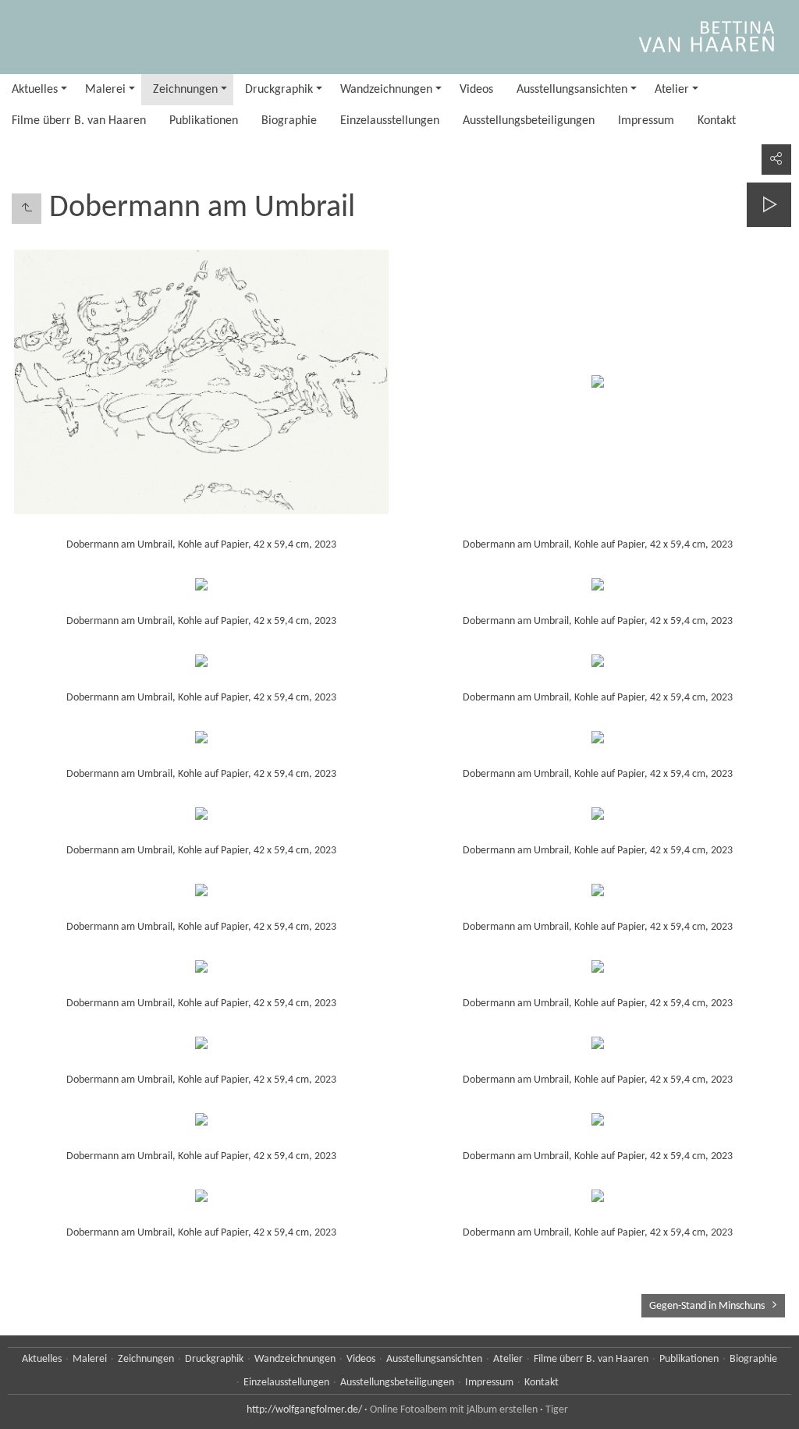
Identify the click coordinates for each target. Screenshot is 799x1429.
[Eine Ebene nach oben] (26, 208)
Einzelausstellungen (389, 121)
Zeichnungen (185, 89)
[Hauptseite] (399, 37)
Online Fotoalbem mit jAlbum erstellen (454, 1410)
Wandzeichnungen (386, 89)
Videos (476, 89)
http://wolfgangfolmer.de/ (304, 1410)
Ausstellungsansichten (572, 89)
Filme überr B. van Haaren (79, 121)
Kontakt (717, 121)
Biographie (289, 121)
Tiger (556, 1410)
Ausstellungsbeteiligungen (529, 121)
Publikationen (203, 121)
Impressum (646, 121)
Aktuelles (35, 89)
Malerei (105, 89)
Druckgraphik (279, 89)
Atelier (672, 89)
